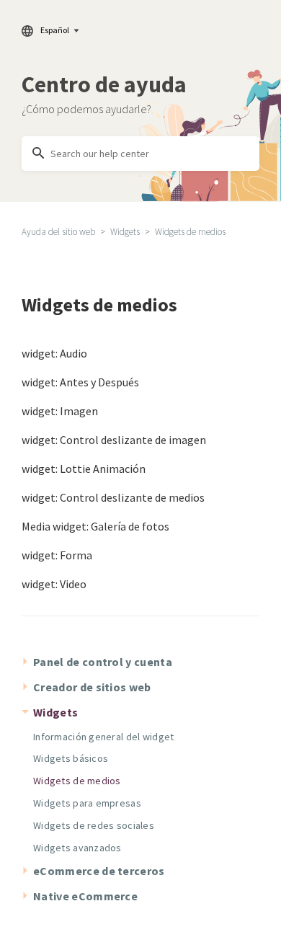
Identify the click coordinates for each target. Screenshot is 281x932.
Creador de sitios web (92, 687)
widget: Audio (54, 353)
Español (55, 30)
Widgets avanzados (77, 847)
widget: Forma (57, 555)
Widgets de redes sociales (93, 825)
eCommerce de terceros (99, 871)
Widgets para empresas (87, 802)
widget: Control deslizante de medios (113, 497)
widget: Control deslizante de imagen (114, 439)
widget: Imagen (60, 411)
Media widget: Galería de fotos (95, 526)
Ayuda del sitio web (58, 232)
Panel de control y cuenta (102, 661)
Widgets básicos (70, 758)
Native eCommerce (85, 896)
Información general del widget (103, 736)
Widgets (125, 232)
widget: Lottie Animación (84, 468)
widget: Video (54, 584)
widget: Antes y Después (80, 382)
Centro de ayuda (104, 84)
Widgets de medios (190, 232)
